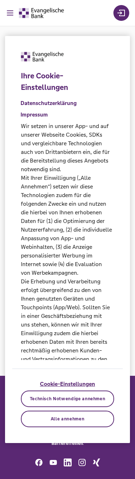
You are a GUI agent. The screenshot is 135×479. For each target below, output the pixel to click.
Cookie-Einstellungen (67, 383)
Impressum (34, 114)
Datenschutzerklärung (49, 103)
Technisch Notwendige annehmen (67, 399)
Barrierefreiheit (67, 443)
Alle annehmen (67, 419)
